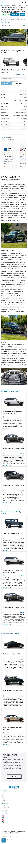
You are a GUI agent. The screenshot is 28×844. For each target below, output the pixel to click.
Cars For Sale (14, 5)
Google (11, 166)
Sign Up (14, 776)
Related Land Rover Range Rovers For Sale (12, 51)
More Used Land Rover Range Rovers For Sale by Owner (11, 390)
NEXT (23, 25)
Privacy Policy (4, 839)
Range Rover (22, 94)
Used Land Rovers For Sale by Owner (11, 512)
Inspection (7, 14)
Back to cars (3, 5)
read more (7, 163)
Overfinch (24, 97)
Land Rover (21, 5)
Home (8, 5)
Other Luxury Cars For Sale (10, 634)
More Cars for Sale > (5, 22)
